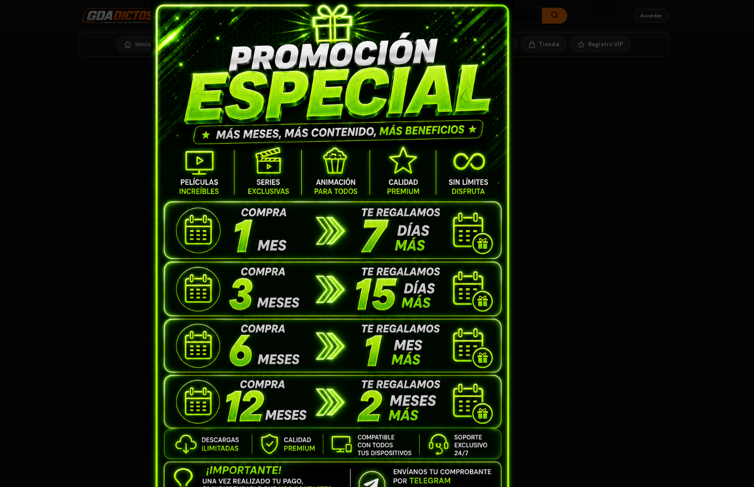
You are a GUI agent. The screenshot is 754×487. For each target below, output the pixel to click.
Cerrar (595, 7)
